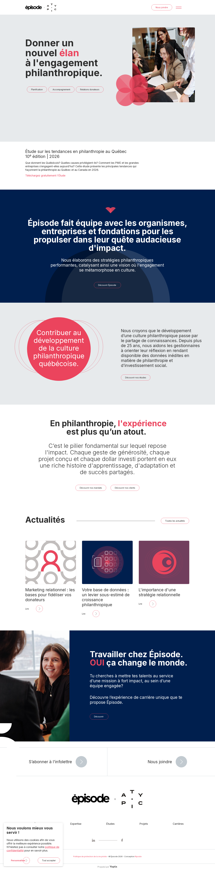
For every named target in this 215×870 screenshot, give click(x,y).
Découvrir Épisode (107, 285)
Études (110, 823)
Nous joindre (162, 7)
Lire (27, 609)
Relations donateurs (89, 89)
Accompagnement (61, 89)
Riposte (138, 856)
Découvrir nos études (135, 377)
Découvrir (99, 716)
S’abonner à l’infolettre (50, 761)
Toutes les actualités (175, 521)
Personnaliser (18, 860)
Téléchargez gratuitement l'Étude (45, 175)
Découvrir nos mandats (91, 488)
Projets (143, 823)
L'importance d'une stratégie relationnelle (159, 592)
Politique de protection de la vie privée (90, 856)
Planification (37, 89)
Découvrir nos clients (125, 488)
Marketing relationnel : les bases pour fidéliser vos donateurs (50, 594)
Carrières (178, 823)
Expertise (75, 823)
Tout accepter (49, 860)
